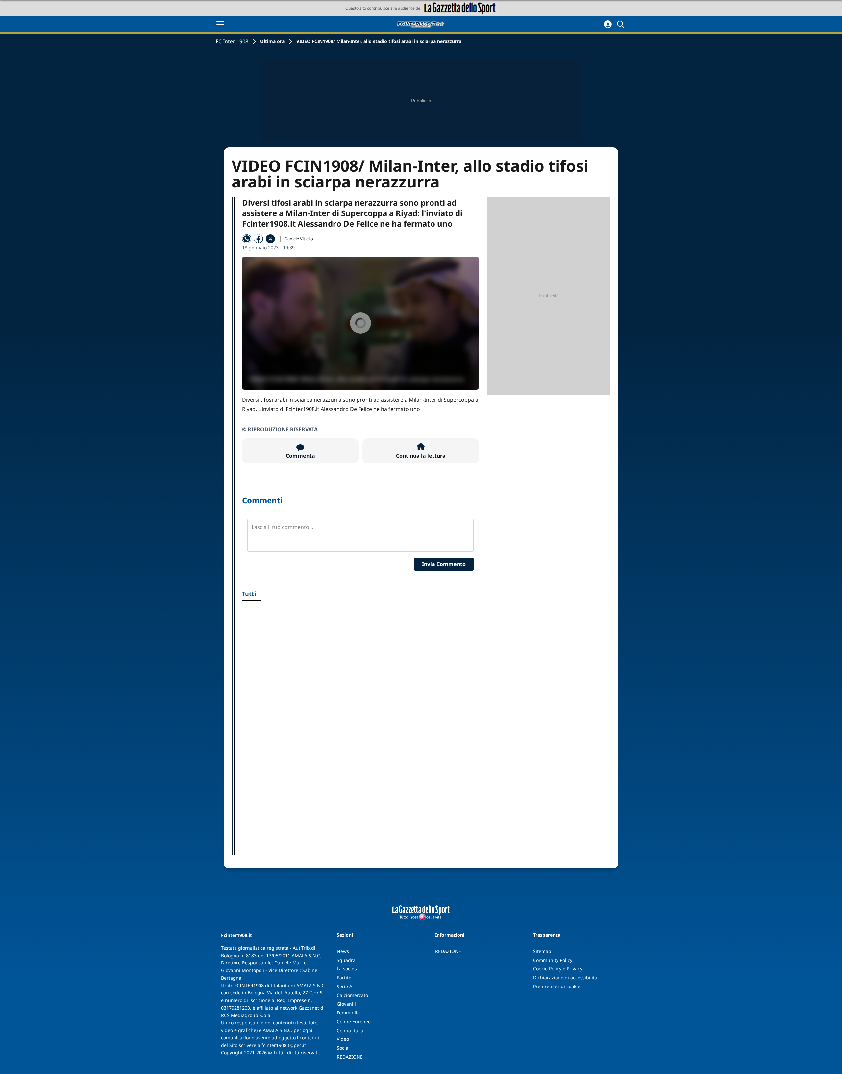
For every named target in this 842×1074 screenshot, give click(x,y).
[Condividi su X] (270, 238)
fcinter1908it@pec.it (283, 1045)
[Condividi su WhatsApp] (246, 238)
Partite (344, 977)
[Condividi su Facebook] (258, 238)
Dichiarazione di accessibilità (565, 977)
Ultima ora (272, 41)
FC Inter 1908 (232, 41)
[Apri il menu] (220, 24)
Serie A (344, 986)
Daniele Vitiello (299, 239)
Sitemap (542, 951)
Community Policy (552, 960)
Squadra (346, 960)
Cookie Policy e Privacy (557, 968)
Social (343, 1048)
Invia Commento (444, 564)
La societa (348, 968)
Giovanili (346, 1004)
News (343, 951)
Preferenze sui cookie (556, 986)
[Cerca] (621, 24)
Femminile (348, 1013)
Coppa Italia (350, 1030)
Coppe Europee (354, 1021)
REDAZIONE (350, 1057)
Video (343, 1039)
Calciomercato (352, 995)
